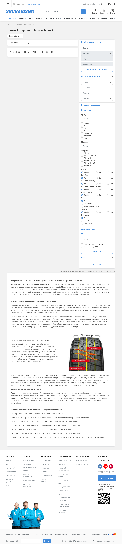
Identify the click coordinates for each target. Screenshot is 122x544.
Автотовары (10, 475)
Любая (86, 201)
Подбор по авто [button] (53, 18)
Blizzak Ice (88, 165)
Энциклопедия (64, 490)
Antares (87, 126)
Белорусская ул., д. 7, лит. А (94, 244)
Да (100, 172)
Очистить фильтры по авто (97, 69)
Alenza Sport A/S (90, 155)
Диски (8, 464)
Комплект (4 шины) (91, 206)
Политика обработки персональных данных (51, 534)
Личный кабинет (65, 461)
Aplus (86, 128)
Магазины (102, 18)
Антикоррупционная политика (17, 534)
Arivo (86, 131)
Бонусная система (79, 534)
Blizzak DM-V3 (89, 163)
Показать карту (97, 251)
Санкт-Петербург (33, 4)
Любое (86, 218)
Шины (8, 461)
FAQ (60, 494)
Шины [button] (11, 18)
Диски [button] (22, 18)
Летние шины (82, 461)
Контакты (45, 464)
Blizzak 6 (87, 158)
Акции (92, 18)
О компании (46, 461)
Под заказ (88, 223)
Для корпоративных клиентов (104, 541)
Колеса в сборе (36, 18)
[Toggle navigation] (8, 4)
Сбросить (97, 264)
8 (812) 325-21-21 (108, 4)
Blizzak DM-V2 (89, 160)
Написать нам (107, 478)
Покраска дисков (30, 480)
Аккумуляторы (11, 472)
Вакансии (45, 468)
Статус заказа (64, 487)
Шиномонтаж (70, 18)
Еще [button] (112, 18)
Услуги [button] (82, 18)
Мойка (26, 470)
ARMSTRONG (89, 133)
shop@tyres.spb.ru (106, 472)
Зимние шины (82, 464)
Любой (86, 172)
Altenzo (87, 123)
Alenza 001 (88, 153)
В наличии (88, 221)
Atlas (86, 138)
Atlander (87, 136)
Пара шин (88, 203)
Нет (111, 172)
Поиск (46, 541)
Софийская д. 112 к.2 (92, 247)
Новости (61, 464)
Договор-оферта (47, 475)
